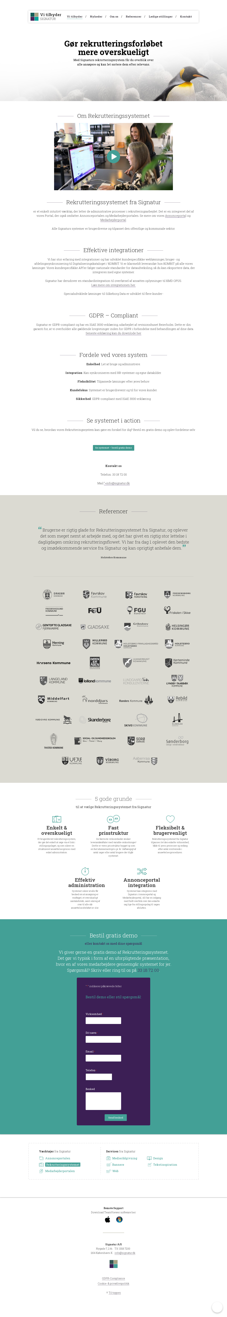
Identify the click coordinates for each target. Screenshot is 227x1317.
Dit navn (92, 1032)
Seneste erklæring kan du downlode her (113, 333)
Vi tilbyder (74, 16)
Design (158, 1158)
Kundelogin (185, 5)
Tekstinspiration (165, 1164)
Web (115, 1171)
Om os (114, 16)
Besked (90, 1089)
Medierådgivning (124, 1158)
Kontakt (186, 16)
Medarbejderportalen (60, 1171)
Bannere (118, 1164)
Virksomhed (94, 1014)
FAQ (145, 5)
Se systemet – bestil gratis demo (113, 447)
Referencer (133, 16)
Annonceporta (175, 215)
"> (117, 483)
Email (90, 1051)
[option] (113, 543)
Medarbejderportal (113, 220)
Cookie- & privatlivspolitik (113, 1283)
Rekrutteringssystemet (62, 1164)
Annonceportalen (57, 1158)
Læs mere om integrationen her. (113, 285)
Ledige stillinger (161, 16)
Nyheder (96, 16)
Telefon (91, 1070)
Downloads (161, 5)
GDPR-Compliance (113, 1278)
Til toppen (115, 1292)
